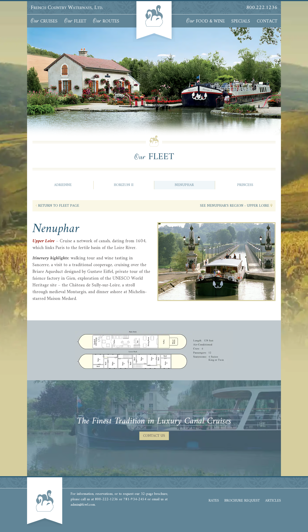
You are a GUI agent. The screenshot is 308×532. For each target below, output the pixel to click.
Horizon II (123, 185)
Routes (106, 21)
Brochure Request (242, 500)
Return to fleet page (58, 206)
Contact (267, 21)
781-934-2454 (134, 499)
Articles (273, 500)
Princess (245, 185)
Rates (214, 500)
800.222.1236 (261, 7)
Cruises (44, 21)
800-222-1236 (106, 499)
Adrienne (63, 185)
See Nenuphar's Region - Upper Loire (235, 206)
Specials (240, 21)
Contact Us (154, 436)
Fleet (75, 21)
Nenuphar (184, 185)
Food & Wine (205, 21)
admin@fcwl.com (83, 505)
